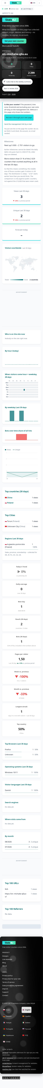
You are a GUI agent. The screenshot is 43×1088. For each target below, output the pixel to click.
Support (5, 992)
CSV (9, 94)
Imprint (5, 989)
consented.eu (7, 1063)
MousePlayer (6, 1066)
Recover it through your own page (19, 117)
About (4, 966)
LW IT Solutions (7, 1058)
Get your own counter (14, 41)
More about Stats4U (10, 46)
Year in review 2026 (11, 88)
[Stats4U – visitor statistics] (11, 1077)
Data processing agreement (12, 985)
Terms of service (8, 982)
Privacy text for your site (11, 979)
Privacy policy (7, 975)
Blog (4, 963)
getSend (5, 1053)
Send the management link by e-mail (18, 124)
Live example (7, 959)
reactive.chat (6, 1069)
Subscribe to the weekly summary (18, 82)
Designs (5, 956)
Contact (5, 995)
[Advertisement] (21, 309)
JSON (13, 94)
